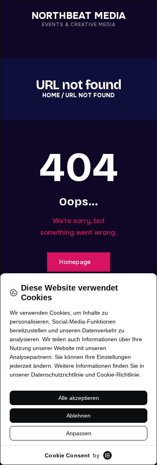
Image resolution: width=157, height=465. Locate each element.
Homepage (75, 262)
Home (51, 95)
